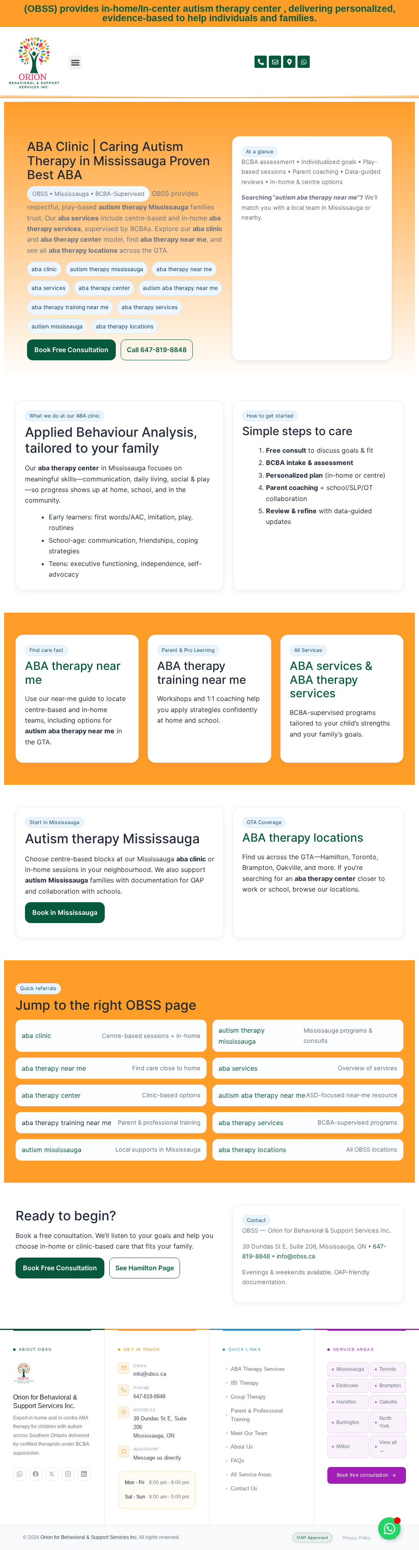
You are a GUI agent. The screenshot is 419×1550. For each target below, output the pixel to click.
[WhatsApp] (19, 1473)
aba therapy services (251, 1123)
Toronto (387, 1369)
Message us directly (157, 1458)
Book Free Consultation (71, 350)
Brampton (390, 1385)
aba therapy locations (252, 1150)
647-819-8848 (149, 1396)
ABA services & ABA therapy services (331, 679)
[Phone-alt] (261, 62)
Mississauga (350, 1369)
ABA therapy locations (302, 838)
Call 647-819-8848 (157, 350)
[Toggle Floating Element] (389, 1528)
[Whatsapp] (303, 62)
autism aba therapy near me (262, 1095)
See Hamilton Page (144, 1268)
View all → (388, 1446)
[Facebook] (35, 1473)
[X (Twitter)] (51, 1473)
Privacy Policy (356, 1537)
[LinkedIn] (83, 1473)
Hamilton (346, 1401)
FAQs (237, 1461)
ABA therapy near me (73, 673)
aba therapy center (51, 1095)
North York (385, 1422)
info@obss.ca (296, 1256)
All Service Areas (251, 1474)
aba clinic (36, 1035)
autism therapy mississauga (242, 1035)
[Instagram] (67, 1473)
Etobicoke (347, 1385)
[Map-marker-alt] (289, 62)
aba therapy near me (54, 1068)
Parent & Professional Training (257, 1415)
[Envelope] (275, 62)
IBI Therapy (245, 1383)
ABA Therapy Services (258, 1369)
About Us (242, 1447)
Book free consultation (363, 1475)
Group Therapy (248, 1397)
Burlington (347, 1422)
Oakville (388, 1401)
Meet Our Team (249, 1433)
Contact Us (244, 1488)
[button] (75, 62)
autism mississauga (51, 1150)
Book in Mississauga (64, 912)
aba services (238, 1068)
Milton (343, 1446)
